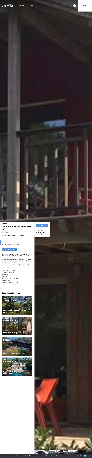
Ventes (32, 5)
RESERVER (42, 225)
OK (85, 455)
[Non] (90, 456)
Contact (85, 5)
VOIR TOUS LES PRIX (9, 249)
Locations (20, 5)
